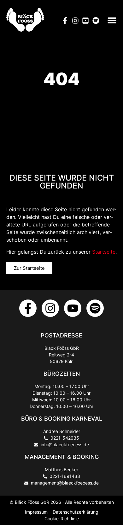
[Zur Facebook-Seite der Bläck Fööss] (27, 308)
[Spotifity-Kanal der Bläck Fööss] (95, 308)
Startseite (103, 252)
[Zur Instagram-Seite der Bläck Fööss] (50, 308)
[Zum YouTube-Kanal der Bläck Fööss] (72, 308)
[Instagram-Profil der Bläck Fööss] (77, 20)
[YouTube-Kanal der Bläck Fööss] (87, 20)
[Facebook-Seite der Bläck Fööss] (67, 20)
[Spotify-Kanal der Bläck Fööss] (97, 20)
